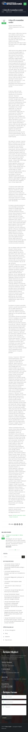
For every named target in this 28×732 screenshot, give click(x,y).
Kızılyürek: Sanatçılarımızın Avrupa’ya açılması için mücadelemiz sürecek (14, 574)
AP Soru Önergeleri (10, 632)
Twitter (17, 524)
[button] (9, 551)
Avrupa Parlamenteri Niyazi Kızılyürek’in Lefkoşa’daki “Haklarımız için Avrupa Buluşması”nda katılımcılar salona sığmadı (13, 606)
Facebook (15, 524)
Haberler (7, 638)
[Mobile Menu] (25, 4)
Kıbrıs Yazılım (8, 728)
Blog (6, 635)
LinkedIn (19, 524)
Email (22, 524)
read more (8, 548)
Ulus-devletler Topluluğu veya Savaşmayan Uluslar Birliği (14, 536)
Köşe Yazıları (8, 641)
